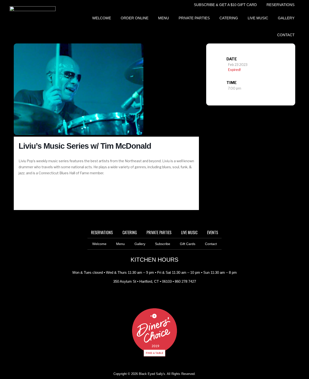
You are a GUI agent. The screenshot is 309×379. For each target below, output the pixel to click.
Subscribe (162, 244)
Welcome (101, 18)
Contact (286, 35)
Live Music (258, 18)
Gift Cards (187, 244)
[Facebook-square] (143, 296)
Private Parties (194, 18)
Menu (163, 18)
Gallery (286, 18)
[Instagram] (154, 296)
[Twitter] (165, 296)
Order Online (134, 18)
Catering (228, 18)
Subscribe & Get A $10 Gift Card (225, 5)
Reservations (281, 5)
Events (212, 232)
